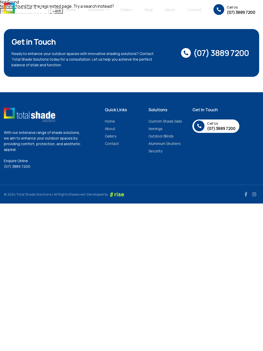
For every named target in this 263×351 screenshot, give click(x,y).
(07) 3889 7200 (17, 166)
